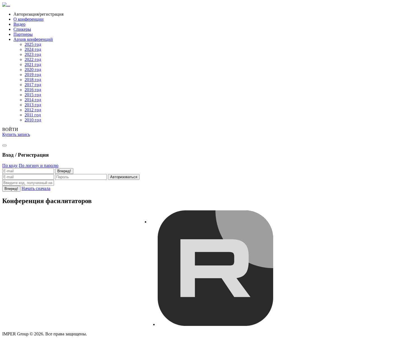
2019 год (33, 74)
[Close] (4, 145)
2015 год (33, 94)
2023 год (33, 54)
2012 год (33, 109)
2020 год (33, 69)
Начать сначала (36, 188)
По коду (10, 165)
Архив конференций (33, 39)
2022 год (33, 59)
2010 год (33, 119)
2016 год (33, 89)
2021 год (33, 64)
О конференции (28, 19)
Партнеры (23, 34)
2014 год (33, 99)
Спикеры (22, 29)
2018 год (33, 79)
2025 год (33, 44)
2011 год (33, 114)
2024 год (33, 49)
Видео (19, 24)
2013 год (33, 104)
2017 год (33, 84)
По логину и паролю (38, 165)
